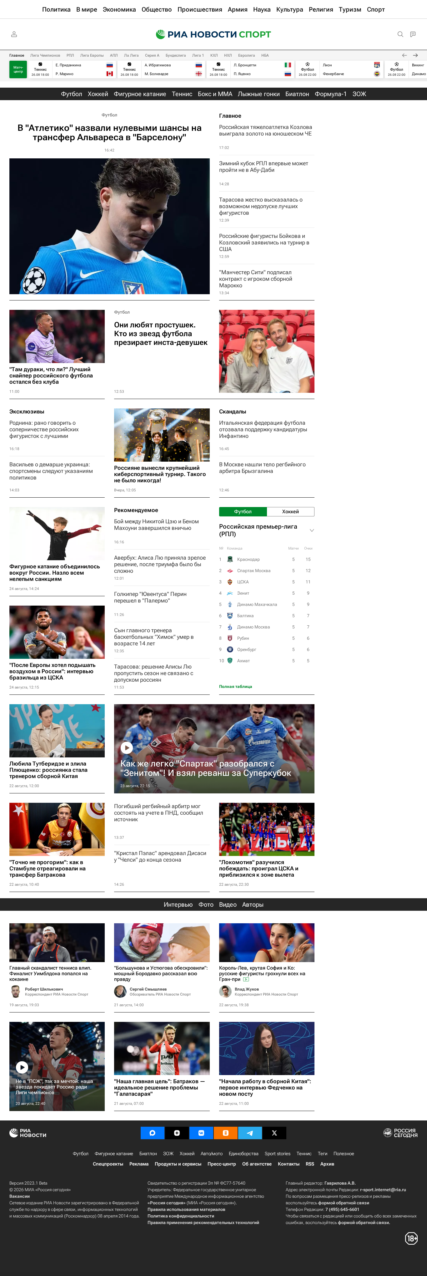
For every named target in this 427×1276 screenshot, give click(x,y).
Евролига (246, 55)
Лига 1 (198, 55)
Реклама (138, 1164)
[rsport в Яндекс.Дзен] (177, 1133)
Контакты (288, 1164)
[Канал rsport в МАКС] (152, 1133)
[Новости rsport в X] (274, 1133)
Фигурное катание (114, 1153)
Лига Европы (92, 55)
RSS (310, 1164)
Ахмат (243, 660)
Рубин (243, 638)
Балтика (245, 615)
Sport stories (277, 1153)
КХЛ (214, 55)
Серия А (152, 55)
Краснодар (248, 559)
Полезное (344, 1153)
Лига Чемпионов (45, 55)
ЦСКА (243, 581)
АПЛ (114, 55)
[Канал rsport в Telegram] (250, 1133)
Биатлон (148, 1153)
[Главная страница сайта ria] (192, 34)
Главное (16, 55)
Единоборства (244, 1153)
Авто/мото (212, 1153)
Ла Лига (131, 55)
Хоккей (187, 1153)
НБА (265, 55)
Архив (327, 1164)
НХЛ (228, 55)
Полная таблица (235, 686)
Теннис (304, 1153)
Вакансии (19, 1196)
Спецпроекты (108, 1164)
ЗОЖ (168, 1153)
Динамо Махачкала (257, 604)
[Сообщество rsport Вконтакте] (201, 1133)
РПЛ (70, 55)
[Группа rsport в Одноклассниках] (226, 1133)
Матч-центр (18, 69)
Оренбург (246, 649)
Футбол (109, 115)
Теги (322, 1153)
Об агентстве (257, 1164)
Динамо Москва (253, 626)
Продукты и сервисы (178, 1164)
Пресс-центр (222, 1164)
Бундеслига (176, 55)
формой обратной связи (343, 1202)
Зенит (243, 593)
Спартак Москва (254, 570)
